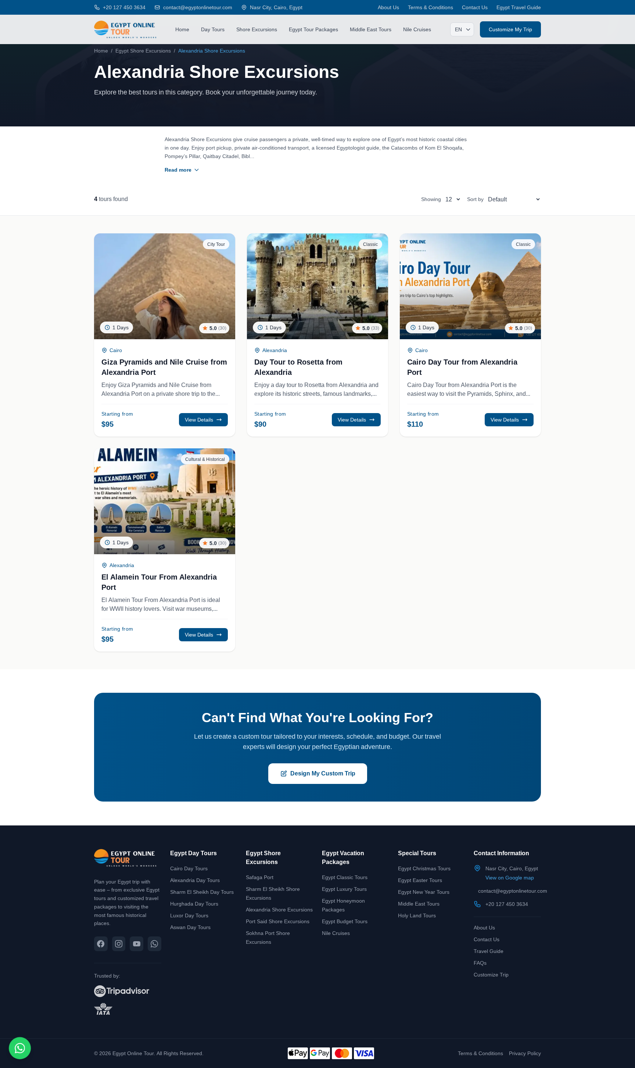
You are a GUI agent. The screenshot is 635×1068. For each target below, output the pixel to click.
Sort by (475, 199)
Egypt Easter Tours (420, 880)
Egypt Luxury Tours (344, 889)
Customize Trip (491, 974)
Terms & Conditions (430, 7)
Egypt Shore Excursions (143, 50)
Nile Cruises (417, 29)
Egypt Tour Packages (313, 29)
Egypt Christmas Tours (424, 868)
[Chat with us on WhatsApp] (154, 943)
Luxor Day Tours (189, 915)
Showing (431, 199)
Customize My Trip (510, 29)
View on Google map (509, 877)
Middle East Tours (370, 29)
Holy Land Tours (417, 915)
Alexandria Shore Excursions (279, 909)
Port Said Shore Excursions (277, 921)
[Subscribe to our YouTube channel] (136, 943)
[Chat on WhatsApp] (20, 1048)
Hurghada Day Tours (194, 903)
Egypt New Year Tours (423, 892)
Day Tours (213, 29)
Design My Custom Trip (322, 773)
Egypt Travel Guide (518, 7)
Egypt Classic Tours (344, 877)
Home (182, 29)
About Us (388, 7)
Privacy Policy (525, 1053)
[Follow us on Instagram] (119, 943)
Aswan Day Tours (190, 927)
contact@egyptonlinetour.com (512, 891)
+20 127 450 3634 (506, 904)
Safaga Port (259, 877)
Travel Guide (488, 951)
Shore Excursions (256, 29)
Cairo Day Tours (189, 868)
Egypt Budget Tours (344, 921)
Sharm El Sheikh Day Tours (202, 892)
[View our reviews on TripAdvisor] (127, 991)
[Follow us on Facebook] (101, 943)
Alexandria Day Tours (195, 880)
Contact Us (475, 7)
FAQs (480, 963)
